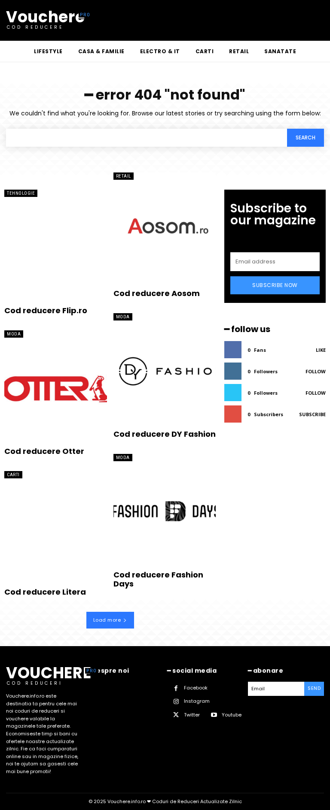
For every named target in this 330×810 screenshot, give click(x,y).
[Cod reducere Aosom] (164, 228)
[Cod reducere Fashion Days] (164, 510)
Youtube (231, 714)
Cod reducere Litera (45, 591)
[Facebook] (176, 688)
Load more (107, 620)
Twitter (192, 714)
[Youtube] (213, 715)
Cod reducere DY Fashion (164, 434)
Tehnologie (21, 193)
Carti (13, 475)
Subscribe (312, 414)
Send (314, 688)
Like (321, 350)
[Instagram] (176, 701)
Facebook (196, 687)
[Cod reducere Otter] (55, 386)
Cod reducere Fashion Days (158, 579)
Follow (316, 371)
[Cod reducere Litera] (55, 527)
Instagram (197, 701)
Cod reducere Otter (44, 451)
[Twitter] (176, 715)
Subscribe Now (275, 285)
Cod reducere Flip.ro (45, 310)
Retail (123, 176)
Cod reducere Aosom (156, 293)
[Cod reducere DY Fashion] (164, 369)
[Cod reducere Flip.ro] (55, 246)
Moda (14, 334)
